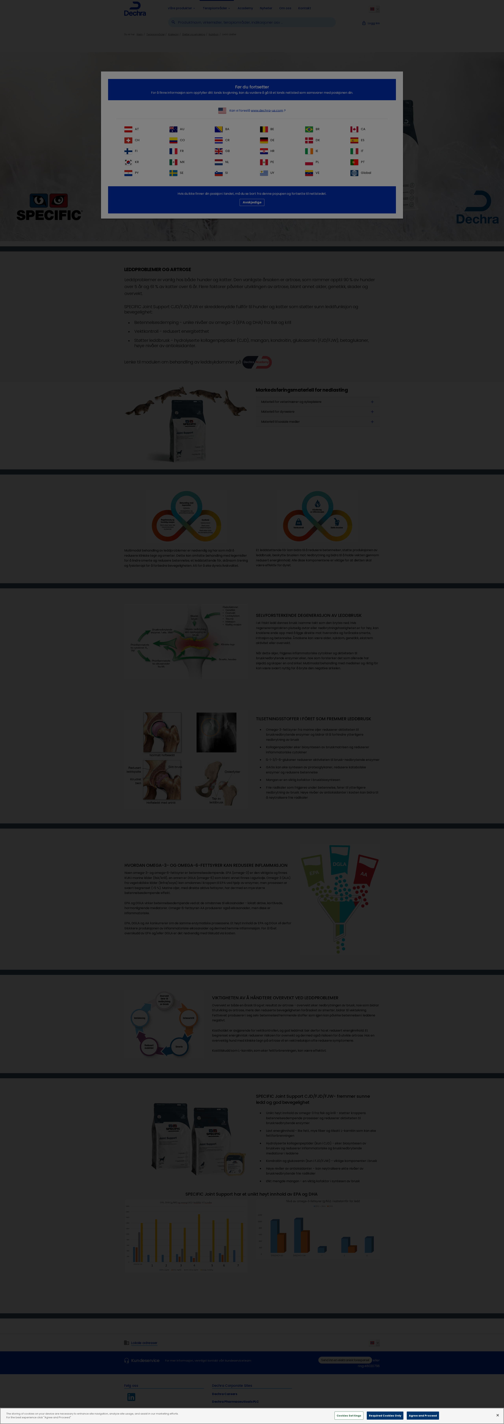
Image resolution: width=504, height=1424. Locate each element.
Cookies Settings (349, 1416)
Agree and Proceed (423, 1416)
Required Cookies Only (385, 1416)
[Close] (497, 1415)
